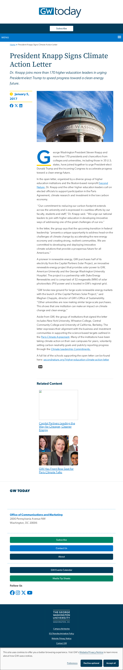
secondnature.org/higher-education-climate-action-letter (76, 359)
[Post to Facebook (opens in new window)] (12, 106)
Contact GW (61, 643)
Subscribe (61, 28)
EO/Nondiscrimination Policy (61, 634)
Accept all (111, 663)
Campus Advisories (61, 629)
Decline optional (91, 663)
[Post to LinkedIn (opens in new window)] (21, 106)
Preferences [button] (72, 663)
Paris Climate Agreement (55, 337)
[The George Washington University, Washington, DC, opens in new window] (61, 616)
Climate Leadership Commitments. (71, 349)
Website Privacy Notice (62, 639)
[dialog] (61, 659)
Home (12, 45)
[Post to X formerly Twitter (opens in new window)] (16, 106)
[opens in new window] (12, 595)
